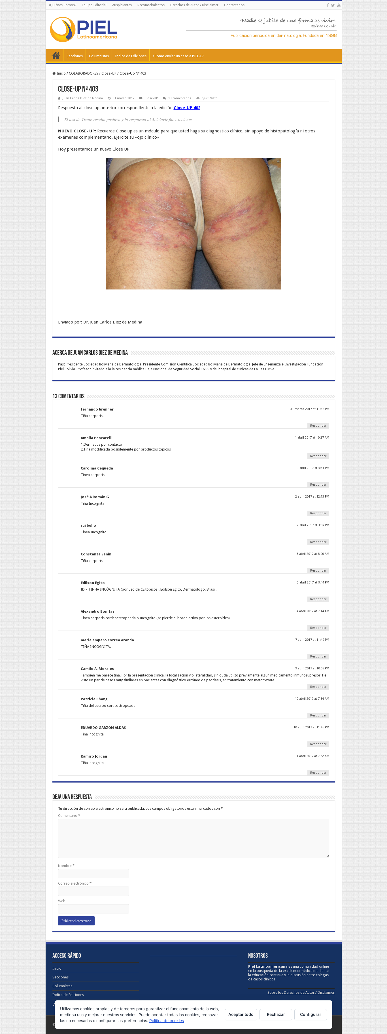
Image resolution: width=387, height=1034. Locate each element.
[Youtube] (339, 5)
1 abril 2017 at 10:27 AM (312, 437)
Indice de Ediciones (130, 56)
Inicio (55, 55)
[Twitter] (333, 5)
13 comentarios (179, 98)
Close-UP (108, 73)
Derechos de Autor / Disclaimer (194, 5)
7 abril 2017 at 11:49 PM (312, 640)
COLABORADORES (83, 73)
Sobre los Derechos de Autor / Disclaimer (301, 992)
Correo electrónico (75, 883)
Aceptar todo (241, 1014)
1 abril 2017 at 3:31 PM (313, 468)
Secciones (75, 56)
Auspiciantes (122, 5)
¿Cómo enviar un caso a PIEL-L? (178, 56)
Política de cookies (166, 1020)
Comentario (69, 815)
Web (61, 901)
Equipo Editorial (94, 5)
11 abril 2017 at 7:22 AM (312, 756)
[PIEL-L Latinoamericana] (83, 28)
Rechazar (276, 1014)
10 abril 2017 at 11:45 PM (311, 727)
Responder (318, 426)
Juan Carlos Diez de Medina (83, 98)
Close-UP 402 (187, 107)
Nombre (66, 866)
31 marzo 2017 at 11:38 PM (309, 409)
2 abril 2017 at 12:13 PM (312, 496)
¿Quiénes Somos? (62, 5)
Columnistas (99, 56)
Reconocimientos (151, 5)
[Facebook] (327, 5)
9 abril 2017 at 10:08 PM (312, 668)
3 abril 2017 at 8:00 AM (313, 554)
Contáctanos (234, 5)
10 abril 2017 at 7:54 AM (312, 699)
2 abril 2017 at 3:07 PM (313, 525)
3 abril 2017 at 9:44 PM (313, 582)
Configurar (310, 1014)
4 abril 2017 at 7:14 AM (313, 611)
